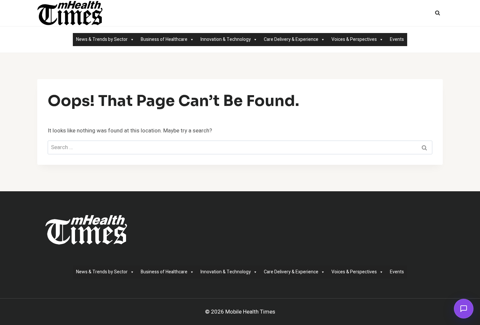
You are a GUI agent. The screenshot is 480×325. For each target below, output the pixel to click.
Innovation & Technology (225, 39)
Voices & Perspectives (354, 39)
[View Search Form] (437, 13)
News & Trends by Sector (102, 39)
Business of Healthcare (164, 39)
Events (397, 39)
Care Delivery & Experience (291, 39)
